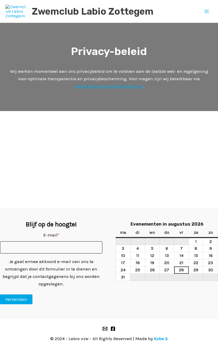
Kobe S (161, 338)
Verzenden (16, 299)
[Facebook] (113, 328)
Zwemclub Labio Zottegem (92, 11)
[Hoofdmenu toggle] (207, 11)
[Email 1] (105, 328)
